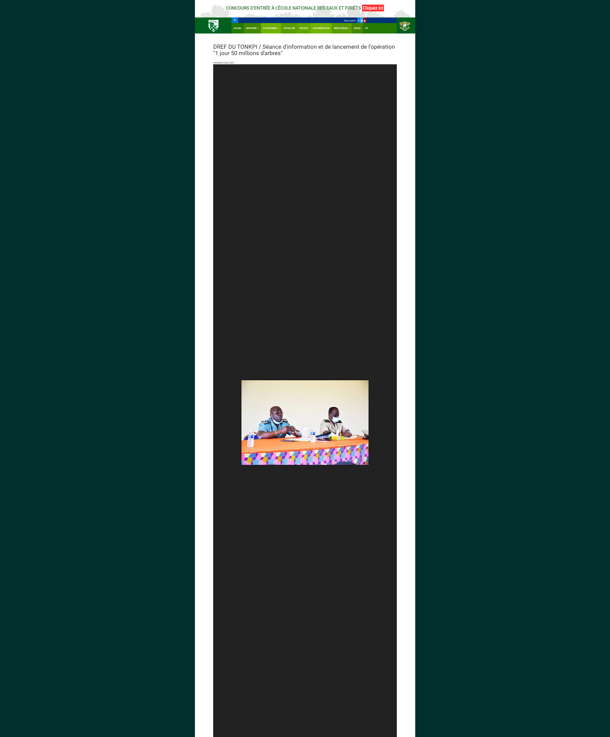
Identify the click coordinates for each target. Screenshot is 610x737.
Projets (304, 28)
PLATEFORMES (270, 28)
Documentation (321, 28)
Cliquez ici (373, 8)
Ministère (251, 28)
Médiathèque (341, 28)
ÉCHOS (357, 28)
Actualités (289, 28)
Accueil (238, 28)
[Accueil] (213, 25)
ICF (366, 28)
